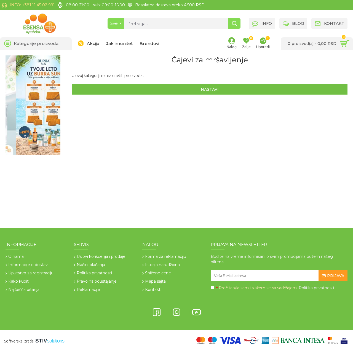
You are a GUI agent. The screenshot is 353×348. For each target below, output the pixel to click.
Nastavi (210, 89)
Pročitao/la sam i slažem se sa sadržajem (275, 287)
